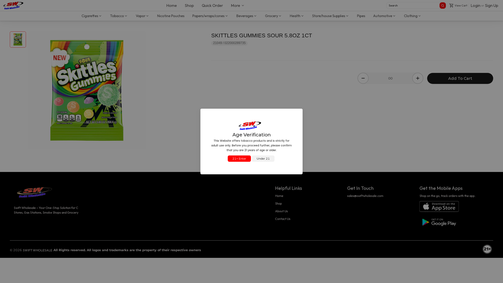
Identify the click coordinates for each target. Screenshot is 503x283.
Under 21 (263, 158)
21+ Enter (239, 158)
